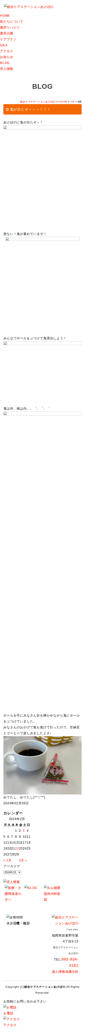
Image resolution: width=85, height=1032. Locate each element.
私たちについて (11, 21)
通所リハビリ (10, 27)
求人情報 (6, 68)
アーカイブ (11, 866)
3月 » (23, 860)
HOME (5, 15)
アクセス (6, 51)
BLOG (5, 63)
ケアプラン (8, 39)
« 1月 (7, 860)
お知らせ (6, 57)
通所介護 (6, 33)
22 (17, 848)
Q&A (4, 45)
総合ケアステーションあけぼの (44, 986)
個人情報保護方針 (65, 971)
